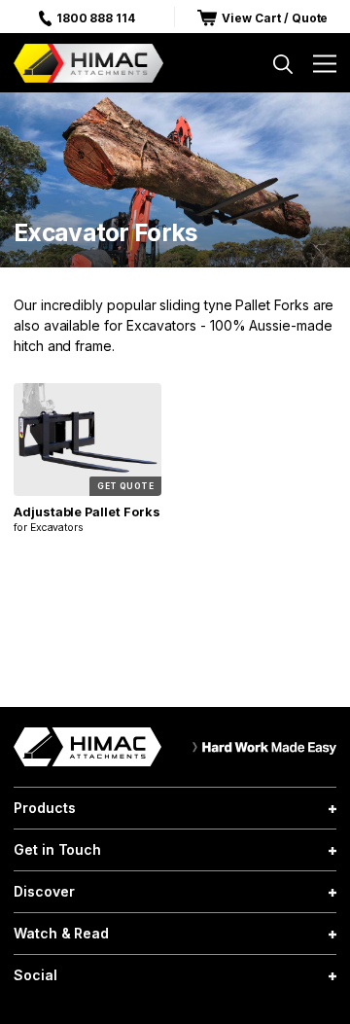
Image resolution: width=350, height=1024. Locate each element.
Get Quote (125, 486)
